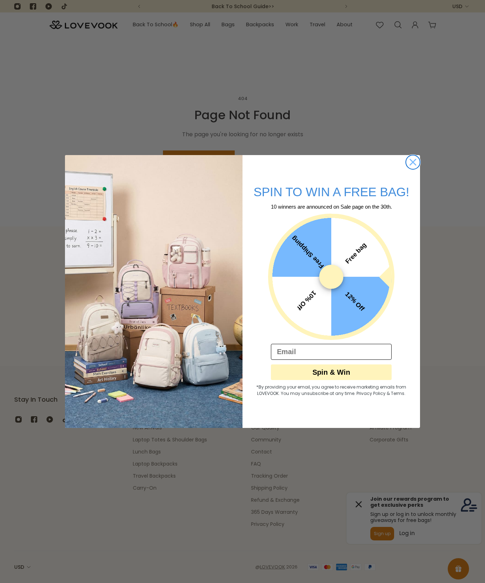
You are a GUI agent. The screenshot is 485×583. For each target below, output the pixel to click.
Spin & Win (331, 372)
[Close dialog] (413, 162)
